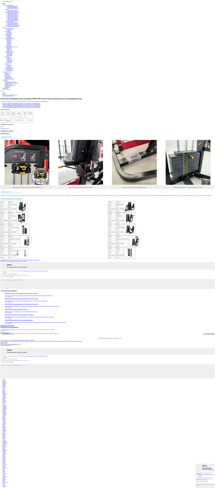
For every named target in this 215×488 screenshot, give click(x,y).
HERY (4, 4)
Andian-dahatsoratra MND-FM (12, 19)
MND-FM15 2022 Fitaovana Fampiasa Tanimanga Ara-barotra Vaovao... (22, 298)
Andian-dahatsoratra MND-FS (12, 20)
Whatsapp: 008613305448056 (5, 345)
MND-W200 (9, 33)
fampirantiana (7, 87)
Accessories (5, 71)
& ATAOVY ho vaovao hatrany (9, 326)
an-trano (4, 3)
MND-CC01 (9, 58)
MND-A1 (9, 57)
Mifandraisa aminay (6, 89)
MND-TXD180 (10, 60)
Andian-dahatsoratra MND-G (12, 22)
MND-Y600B (9, 55)
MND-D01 (9, 39)
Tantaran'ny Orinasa (8, 84)
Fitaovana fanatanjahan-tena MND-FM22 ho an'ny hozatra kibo (16, 261)
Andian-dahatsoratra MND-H (12, 26)
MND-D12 (9, 42)
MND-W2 (9, 65)
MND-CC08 (9, 64)
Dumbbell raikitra (8, 72)
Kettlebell (6, 73)
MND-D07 (9, 40)
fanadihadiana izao (3, 330)
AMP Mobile (32, 340)
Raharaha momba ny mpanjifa (10, 85)
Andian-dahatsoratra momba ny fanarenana (12, 25)
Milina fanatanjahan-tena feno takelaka (21, 341)
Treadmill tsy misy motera (9, 51)
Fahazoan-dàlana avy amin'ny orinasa (11, 83)
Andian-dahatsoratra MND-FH (12, 18)
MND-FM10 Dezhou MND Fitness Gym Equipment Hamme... (19, 320)
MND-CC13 (9, 59)
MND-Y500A (9, 52)
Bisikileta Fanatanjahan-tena (10, 38)
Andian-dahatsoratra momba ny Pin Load (12, 12)
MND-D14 (9, 43)
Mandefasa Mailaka (3, 343)
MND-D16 (9, 45)
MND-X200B (9, 68)
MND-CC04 (9, 48)
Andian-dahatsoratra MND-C (12, 11)
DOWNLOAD (5, 88)
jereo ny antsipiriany (8, 296)
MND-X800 (9, 70)
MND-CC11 (9, 50)
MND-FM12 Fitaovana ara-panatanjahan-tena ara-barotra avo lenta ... (21, 293)
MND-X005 (9, 62)
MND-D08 (9, 41)
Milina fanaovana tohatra (9, 67)
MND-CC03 (9, 47)
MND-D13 (9, 30)
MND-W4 (9, 66)
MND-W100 (9, 32)
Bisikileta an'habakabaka (9, 28)
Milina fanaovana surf (9, 69)
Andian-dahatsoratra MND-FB (12, 15)
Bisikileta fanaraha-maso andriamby (11, 46)
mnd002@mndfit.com (211, 333)
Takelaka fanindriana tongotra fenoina (7, 341)
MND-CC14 (9, 29)
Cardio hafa (7, 56)
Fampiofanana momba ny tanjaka (34, 341)
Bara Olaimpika (8, 74)
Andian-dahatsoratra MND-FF (12, 8)
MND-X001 (9, 61)
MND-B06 (9, 36)
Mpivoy (6, 63)
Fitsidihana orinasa (8, 86)
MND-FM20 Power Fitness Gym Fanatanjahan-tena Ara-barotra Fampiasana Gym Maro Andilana (22, 260)
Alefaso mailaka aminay (4, 128)
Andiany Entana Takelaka (9, 21)
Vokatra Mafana (17, 340)
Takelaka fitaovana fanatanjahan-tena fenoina (74, 341)
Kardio (4, 27)
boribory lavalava (8, 34)
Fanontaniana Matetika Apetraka (10, 82)
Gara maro (7, 9)
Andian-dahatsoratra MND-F (12, 7)
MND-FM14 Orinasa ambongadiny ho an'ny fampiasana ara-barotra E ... (22, 304)
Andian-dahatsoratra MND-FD (12, 16)
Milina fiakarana (8, 31)
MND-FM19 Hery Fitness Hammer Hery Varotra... (16, 309)
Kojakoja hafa (7, 75)
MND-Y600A (9, 54)
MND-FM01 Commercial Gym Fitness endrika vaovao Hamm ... (20, 314)
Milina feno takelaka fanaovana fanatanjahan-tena (57, 341)
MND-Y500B (9, 53)
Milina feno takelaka (44, 341)
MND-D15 (9, 44)
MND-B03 (9, 35)
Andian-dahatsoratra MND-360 (12, 10)
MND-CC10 (9, 49)
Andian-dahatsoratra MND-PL (12, 24)
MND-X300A (9, 37)
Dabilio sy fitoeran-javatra (9, 5)
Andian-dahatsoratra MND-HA (12, 23)
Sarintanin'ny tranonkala (24, 340)
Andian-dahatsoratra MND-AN (12, 6)
